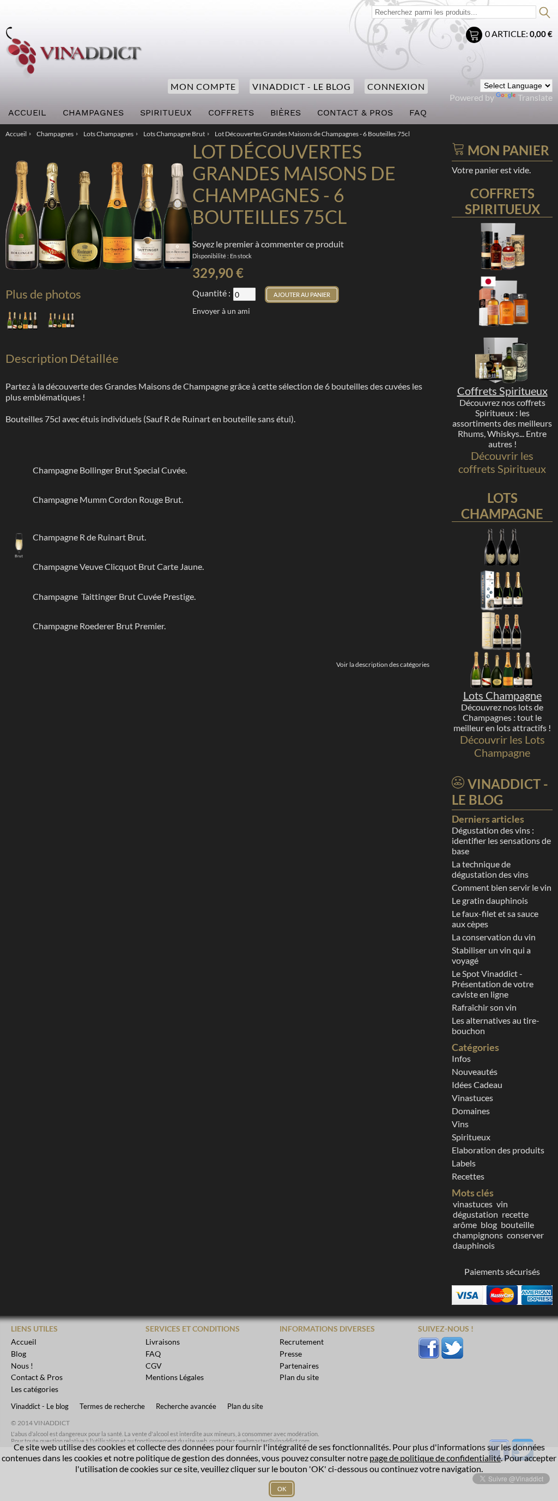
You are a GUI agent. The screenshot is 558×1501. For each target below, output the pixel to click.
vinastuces (473, 1204)
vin (502, 1204)
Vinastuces (472, 1097)
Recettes (468, 1176)
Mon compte (203, 86)
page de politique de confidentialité (435, 1458)
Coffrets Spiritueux (502, 390)
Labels (464, 1163)
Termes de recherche (112, 1406)
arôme (465, 1224)
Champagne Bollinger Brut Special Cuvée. (110, 470)
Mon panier (475, 36)
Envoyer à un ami (221, 311)
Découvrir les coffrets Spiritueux (502, 462)
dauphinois (474, 1245)
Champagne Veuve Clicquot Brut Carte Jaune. (118, 566)
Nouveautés (475, 1071)
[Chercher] (541, 10)
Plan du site (245, 1406)
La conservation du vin (494, 937)
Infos (461, 1058)
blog (489, 1224)
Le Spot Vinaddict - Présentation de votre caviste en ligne (492, 983)
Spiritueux (471, 1137)
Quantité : (211, 293)
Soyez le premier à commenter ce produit (268, 244)
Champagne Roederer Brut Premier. (99, 626)
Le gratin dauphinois (490, 900)
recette (515, 1214)
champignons (478, 1235)
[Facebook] (429, 1342)
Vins (460, 1124)
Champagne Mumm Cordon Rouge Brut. (108, 499)
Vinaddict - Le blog (301, 86)
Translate (535, 97)
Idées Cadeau (477, 1084)
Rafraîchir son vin (484, 1007)
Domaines (471, 1110)
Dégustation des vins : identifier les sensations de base (501, 840)
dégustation (475, 1214)
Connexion (396, 86)
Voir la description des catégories (382, 664)
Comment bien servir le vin (501, 887)
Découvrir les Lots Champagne (502, 746)
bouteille (517, 1224)
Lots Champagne (502, 695)
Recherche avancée (186, 1406)
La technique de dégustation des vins (490, 869)
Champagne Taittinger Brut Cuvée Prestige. (114, 596)
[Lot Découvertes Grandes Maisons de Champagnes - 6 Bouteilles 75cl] (22, 320)
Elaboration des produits (498, 1150)
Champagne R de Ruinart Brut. (89, 537)
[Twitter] (452, 1342)
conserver (525, 1235)
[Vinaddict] (73, 53)
